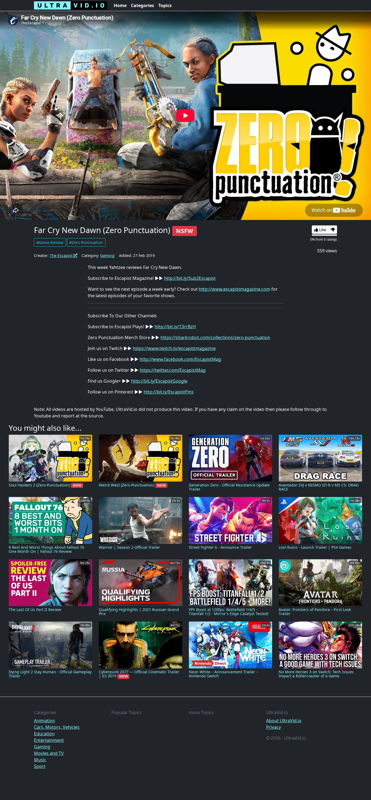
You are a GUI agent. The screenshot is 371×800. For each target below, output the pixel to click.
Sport (39, 766)
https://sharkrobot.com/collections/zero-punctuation (215, 337)
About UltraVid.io (283, 721)
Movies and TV (49, 753)
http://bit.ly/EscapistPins (169, 392)
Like (322, 229)
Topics (165, 5)
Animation (44, 721)
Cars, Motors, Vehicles (57, 727)
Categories (142, 5)
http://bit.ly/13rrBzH (175, 327)
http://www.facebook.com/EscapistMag (180, 359)
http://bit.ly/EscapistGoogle (159, 381)
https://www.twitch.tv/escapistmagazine (174, 348)
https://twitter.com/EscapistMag (173, 370)
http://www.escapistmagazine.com (234, 289)
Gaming (107, 255)
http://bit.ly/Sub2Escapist (190, 278)
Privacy (273, 727)
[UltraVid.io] (70, 5)
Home (120, 5)
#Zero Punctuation (86, 242)
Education (44, 734)
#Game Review (49, 242)
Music (40, 760)
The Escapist (62, 255)
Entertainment (49, 740)
